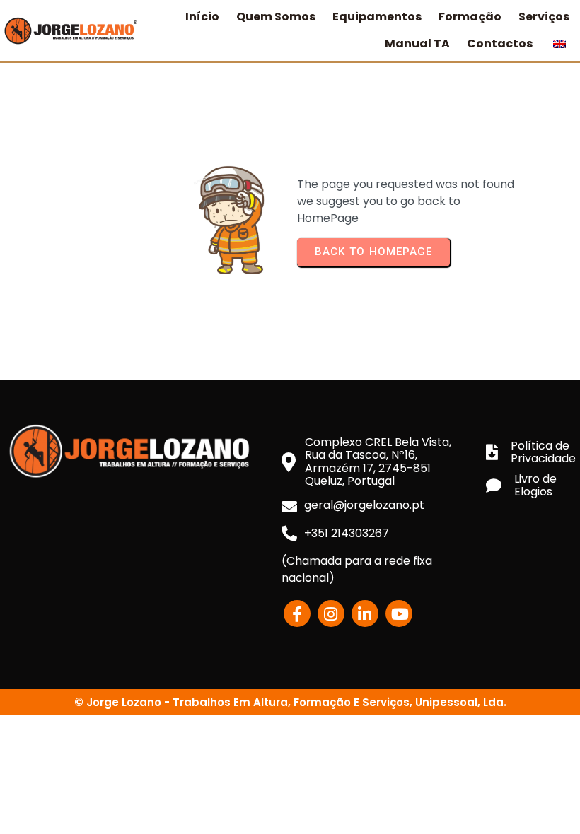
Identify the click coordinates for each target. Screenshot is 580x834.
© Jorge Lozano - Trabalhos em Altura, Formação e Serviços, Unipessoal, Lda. (290, 702)
